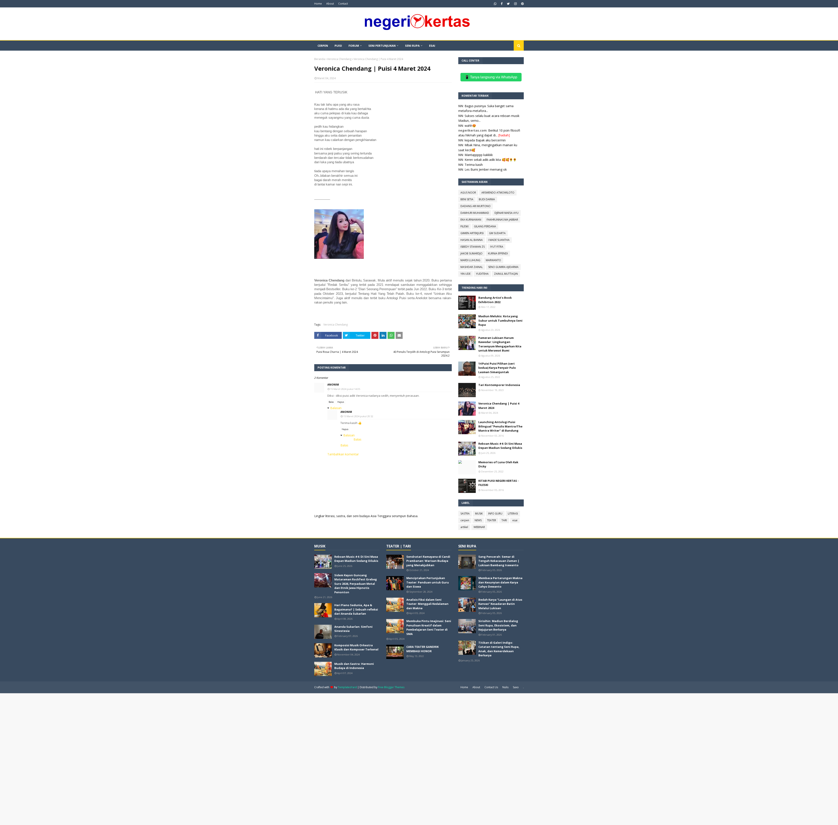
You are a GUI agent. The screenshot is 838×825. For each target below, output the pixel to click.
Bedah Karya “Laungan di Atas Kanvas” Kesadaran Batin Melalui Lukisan (500, 604)
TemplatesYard (347, 687)
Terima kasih (474, 165)
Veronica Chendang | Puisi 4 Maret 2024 (498, 405)
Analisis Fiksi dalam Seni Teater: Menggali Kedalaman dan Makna (427, 604)
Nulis (505, 687)
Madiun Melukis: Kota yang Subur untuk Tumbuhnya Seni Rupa (500, 320)
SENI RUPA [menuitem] (412, 46)
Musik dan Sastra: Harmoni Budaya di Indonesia (354, 666)
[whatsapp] (495, 3)
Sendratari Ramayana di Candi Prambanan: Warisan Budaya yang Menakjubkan (428, 561)
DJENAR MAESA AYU (507, 213)
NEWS (478, 520)
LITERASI (513, 513)
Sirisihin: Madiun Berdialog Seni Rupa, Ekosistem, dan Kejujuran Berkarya (498, 625)
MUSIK (479, 513)
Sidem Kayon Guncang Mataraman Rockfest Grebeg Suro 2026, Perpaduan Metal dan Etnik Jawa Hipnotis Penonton (355, 583)
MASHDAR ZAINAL (471, 267)
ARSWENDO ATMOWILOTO (497, 192)
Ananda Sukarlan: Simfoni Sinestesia (353, 629)
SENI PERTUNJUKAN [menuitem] (382, 46)
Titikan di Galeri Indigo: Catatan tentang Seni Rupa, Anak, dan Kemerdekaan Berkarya (498, 649)
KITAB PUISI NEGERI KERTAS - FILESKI (498, 483)
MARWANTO (493, 260)
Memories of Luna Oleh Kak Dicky (498, 464)
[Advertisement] (131, 758)
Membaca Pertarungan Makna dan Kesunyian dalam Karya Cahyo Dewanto (500, 582)
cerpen (464, 520)
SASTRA (465, 513)
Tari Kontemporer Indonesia (499, 385)
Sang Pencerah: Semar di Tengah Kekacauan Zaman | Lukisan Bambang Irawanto (498, 561)
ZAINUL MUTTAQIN (506, 274)
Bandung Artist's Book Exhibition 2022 (495, 300)
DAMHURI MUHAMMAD (474, 213)
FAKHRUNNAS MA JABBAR (502, 219)
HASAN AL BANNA (471, 240)
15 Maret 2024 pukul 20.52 (358, 416)
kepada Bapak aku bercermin (485, 140)
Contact (343, 3)
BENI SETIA (466, 199)
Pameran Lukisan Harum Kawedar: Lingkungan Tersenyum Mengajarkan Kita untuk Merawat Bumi (499, 344)
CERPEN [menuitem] (323, 46)
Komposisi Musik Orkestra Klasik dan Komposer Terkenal (356, 647)
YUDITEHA (482, 274)
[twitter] (508, 3)
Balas (331, 401)
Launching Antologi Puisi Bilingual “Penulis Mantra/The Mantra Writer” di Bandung (500, 426)
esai (514, 520)
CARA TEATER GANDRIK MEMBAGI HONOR (422, 649)
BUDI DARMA (487, 199)
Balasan (336, 408)
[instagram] (515, 3)
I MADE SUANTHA (499, 240)
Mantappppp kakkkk (479, 155)
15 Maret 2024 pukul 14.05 (345, 389)
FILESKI (464, 226)
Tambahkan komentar (343, 454)
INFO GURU (495, 513)
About (330, 3)
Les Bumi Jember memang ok (486, 169)
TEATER (491, 520)
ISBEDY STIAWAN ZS (472, 247)
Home (318, 3)
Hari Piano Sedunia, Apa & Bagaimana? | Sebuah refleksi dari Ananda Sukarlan (356, 609)
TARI (504, 520)
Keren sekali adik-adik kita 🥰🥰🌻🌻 (491, 160)
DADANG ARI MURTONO (475, 206)
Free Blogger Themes (391, 687)
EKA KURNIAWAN (470, 219)
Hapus (340, 401)
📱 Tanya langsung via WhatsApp (491, 77)
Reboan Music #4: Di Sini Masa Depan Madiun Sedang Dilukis (500, 446)
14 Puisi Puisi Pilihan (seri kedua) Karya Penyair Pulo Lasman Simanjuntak (497, 368)
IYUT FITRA (496, 247)
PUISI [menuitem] (338, 46)
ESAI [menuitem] (432, 46)
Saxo (516, 687)
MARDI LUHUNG (470, 260)
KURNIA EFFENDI (498, 253)
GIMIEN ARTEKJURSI (472, 233)
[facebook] (502, 3)
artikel (464, 527)
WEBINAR (479, 527)
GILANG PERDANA (485, 226)
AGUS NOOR (468, 192)
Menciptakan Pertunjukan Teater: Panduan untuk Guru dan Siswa (427, 582)
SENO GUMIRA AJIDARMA (503, 267)
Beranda (319, 59)
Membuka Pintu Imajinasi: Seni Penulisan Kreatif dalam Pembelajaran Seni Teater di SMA (428, 627)
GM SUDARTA (497, 233)
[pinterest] (522, 3)
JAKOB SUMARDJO (471, 253)
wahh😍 (470, 125)
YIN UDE (465, 274)
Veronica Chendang (339, 59)
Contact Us (491, 687)
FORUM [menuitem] (354, 46)
